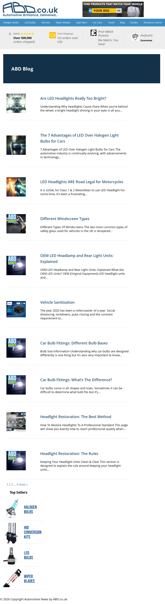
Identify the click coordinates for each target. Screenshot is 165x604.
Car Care (97, 22)
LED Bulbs (30, 22)
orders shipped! (24, 38)
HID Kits (45, 22)
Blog (122, 22)
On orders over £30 (68, 38)
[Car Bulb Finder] (113, 9)
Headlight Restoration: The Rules (69, 453)
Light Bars (81, 22)
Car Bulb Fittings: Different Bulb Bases (74, 343)
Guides (134, 22)
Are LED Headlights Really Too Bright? (73, 98)
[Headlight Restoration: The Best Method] (16, 429)
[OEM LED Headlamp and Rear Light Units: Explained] (16, 273)
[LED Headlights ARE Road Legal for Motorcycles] (16, 195)
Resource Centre (153, 22)
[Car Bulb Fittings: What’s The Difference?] (16, 393)
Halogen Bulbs (11, 22)
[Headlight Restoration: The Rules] (16, 468)
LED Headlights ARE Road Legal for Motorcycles (81, 181)
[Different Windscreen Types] (16, 231)
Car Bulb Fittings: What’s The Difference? (76, 379)
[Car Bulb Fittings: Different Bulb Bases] (16, 356)
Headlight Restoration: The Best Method (75, 416)
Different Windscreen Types (64, 218)
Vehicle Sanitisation (57, 302)
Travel (111, 22)
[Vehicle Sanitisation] (16, 317)
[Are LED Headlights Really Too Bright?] (16, 111)
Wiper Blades (63, 22)
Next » (23, 484)
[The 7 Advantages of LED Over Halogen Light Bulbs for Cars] (16, 153)
